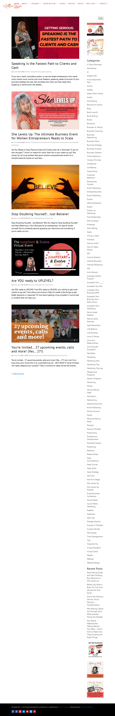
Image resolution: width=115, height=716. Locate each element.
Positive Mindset (94, 429)
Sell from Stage (93, 479)
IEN (88, 253)
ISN (88, 268)
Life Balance (92, 329)
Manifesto (91, 353)
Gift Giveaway (92, 220)
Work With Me (49, 4)
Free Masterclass (94, 217)
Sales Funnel (92, 464)
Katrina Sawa (16, 218)
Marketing (91, 357)
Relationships (92, 454)
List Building (92, 332)
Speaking (35, 4)
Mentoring (38, 72)
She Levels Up (93, 483)
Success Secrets (93, 529)
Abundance (91, 68)
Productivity (92, 433)
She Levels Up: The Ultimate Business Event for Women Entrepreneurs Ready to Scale (45, 136)
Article (89, 86)
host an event (92, 243)
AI (88, 72)
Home (16, 4)
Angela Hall (92, 76)
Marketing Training (95, 368)
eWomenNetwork (94, 203)
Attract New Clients (95, 93)
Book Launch (92, 112)
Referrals (90, 450)
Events (81, 4)
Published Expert (94, 443)
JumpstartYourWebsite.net (86, 707)
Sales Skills (91, 468)
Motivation (91, 396)
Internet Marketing (95, 264)
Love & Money (93, 336)
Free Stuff (90, 4)
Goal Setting (92, 228)
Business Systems (94, 152)
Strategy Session (94, 521)
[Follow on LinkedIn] (23, 711)
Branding (91, 123)
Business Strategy (30, 72)
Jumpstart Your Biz (94, 286)
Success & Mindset (95, 525)
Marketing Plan (93, 361)
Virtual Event (63, 355)
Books (62, 4)
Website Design (93, 562)
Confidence (91, 167)
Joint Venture (92, 272)
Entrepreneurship (94, 191)
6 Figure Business (94, 64)
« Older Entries (18, 374)
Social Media (92, 500)
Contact (103, 4)
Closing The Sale (94, 160)
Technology (91, 532)
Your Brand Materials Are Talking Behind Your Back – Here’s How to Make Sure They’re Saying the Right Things (94, 629)
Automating (92, 101)
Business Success (44, 218)
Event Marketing (94, 195)
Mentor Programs (60, 142)
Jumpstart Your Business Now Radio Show (93, 299)
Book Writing (92, 116)
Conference (91, 163)
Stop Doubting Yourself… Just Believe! (40, 214)
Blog (16, 8)
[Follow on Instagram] (20, 711)
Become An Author (94, 104)
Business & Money (95, 127)
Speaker (44, 72)
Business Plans (41, 142)
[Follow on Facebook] (13, 711)
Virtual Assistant (94, 547)
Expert (89, 206)
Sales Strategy (93, 472)
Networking (46, 355)
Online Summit (93, 411)
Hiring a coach (93, 235)
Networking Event (55, 355)
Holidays (90, 239)
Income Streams (93, 257)
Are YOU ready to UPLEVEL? (32, 280)
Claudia (15, 72)
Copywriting (92, 171)
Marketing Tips (93, 364)
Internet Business (94, 261)
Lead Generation (94, 325)
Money (90, 386)
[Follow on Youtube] (27, 711)
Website (90, 559)
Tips (88, 540)
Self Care (91, 475)
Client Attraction (94, 156)
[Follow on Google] (30, 711)
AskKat (90, 89)
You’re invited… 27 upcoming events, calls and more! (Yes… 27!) (43, 349)
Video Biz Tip (92, 544)
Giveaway (91, 224)
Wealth (90, 555)
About (24, 4)
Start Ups (91, 518)
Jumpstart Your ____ (95, 282)
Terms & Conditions (64, 707)
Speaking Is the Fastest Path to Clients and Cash (44, 65)
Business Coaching (31, 142)
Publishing (91, 447)
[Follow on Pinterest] (34, 711)
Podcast (71, 4)
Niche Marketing (94, 407)
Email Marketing (94, 188)
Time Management (95, 536)
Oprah (89, 415)
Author (90, 97)
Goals (89, 232)
